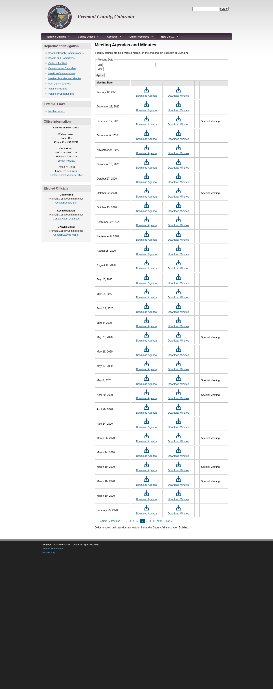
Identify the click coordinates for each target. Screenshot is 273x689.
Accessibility (48, 552)
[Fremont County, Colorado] (60, 31)
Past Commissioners (59, 83)
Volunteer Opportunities (61, 93)
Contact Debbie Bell (66, 202)
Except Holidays (66, 160)
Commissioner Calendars (62, 68)
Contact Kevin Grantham (66, 218)
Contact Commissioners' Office (66, 175)
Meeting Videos (56, 111)
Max (100, 69)
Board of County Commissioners (66, 53)
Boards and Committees (61, 58)
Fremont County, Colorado (106, 16)
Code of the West (57, 63)
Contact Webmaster (52, 548)
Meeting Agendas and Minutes (64, 78)
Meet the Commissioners (61, 73)
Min (100, 64)
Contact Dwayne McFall (66, 234)
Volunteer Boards (57, 88)
